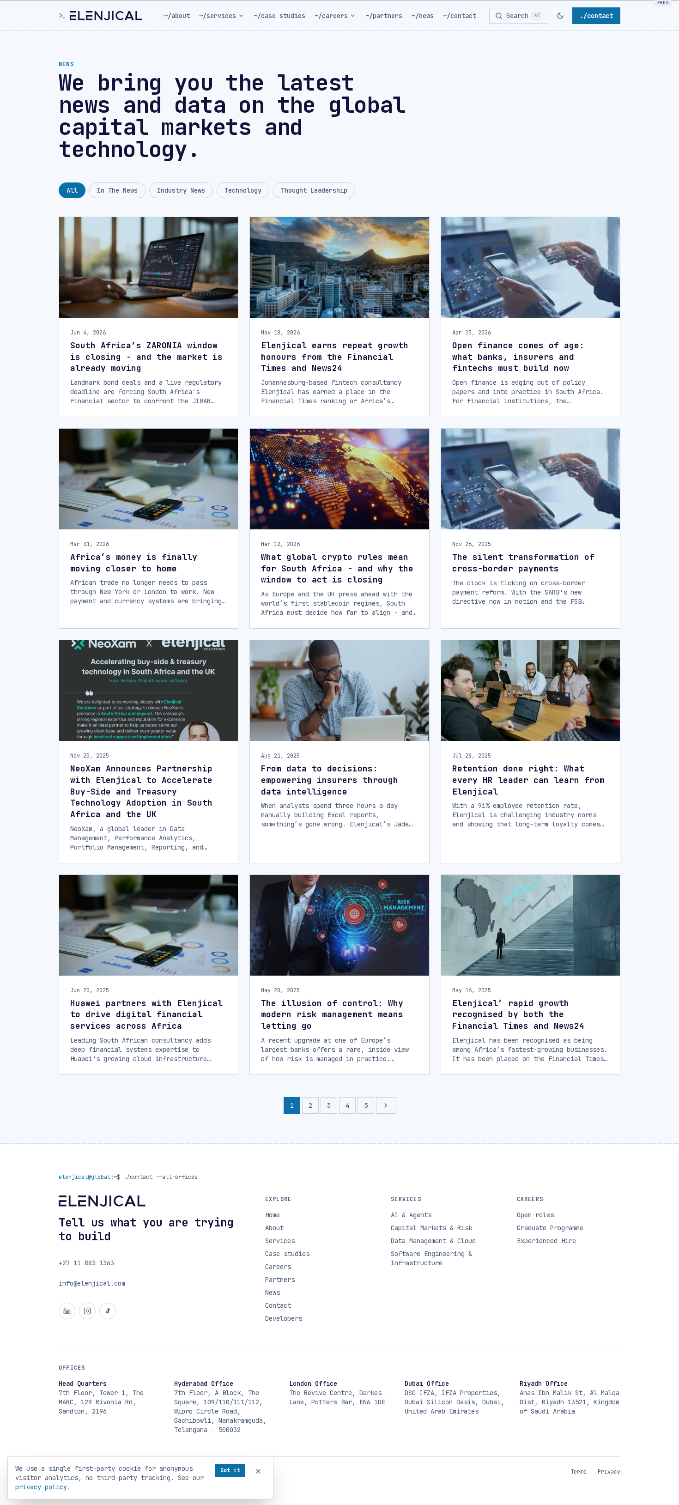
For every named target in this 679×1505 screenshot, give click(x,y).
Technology (242, 190)
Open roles (535, 1215)
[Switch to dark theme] (560, 15)
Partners (280, 1279)
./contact (596, 16)
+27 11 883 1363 (86, 1263)
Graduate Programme (550, 1228)
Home (272, 1215)
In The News (117, 190)
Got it (230, 1470)
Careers (278, 1266)
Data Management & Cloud (433, 1241)
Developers (283, 1318)
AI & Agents (411, 1215)
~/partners (383, 16)
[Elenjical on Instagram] (87, 1311)
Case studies (287, 1254)
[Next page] (385, 1105)
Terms (578, 1471)
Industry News (181, 190)
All (72, 190)
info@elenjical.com (92, 1283)
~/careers (331, 16)
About (274, 1228)
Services (280, 1241)
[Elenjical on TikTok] (107, 1311)
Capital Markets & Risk (431, 1228)
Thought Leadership (314, 190)
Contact (278, 1305)
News (272, 1292)
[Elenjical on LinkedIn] (67, 1311)
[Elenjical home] (100, 15)
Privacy (609, 1471)
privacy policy (41, 1487)
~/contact (459, 16)
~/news (423, 16)
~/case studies (279, 16)
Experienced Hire (546, 1241)
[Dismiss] (258, 1471)
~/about (177, 16)
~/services (217, 16)
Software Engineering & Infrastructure (431, 1258)
